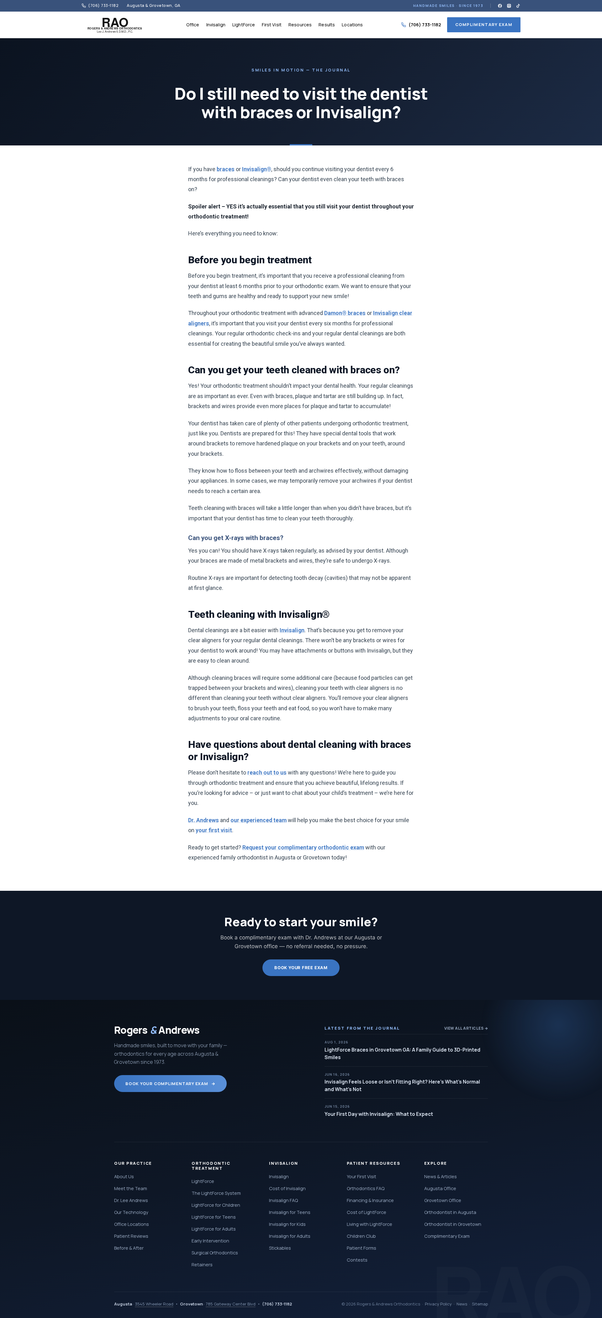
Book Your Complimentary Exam (170, 1083)
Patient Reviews (131, 1236)
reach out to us (267, 772)
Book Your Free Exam (301, 967)
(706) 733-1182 (425, 25)
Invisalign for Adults (289, 1236)
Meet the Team (130, 1188)
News (462, 1304)
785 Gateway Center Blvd (231, 1304)
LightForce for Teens (214, 1217)
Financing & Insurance (370, 1200)
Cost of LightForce (366, 1212)
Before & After (129, 1248)
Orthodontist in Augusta (450, 1212)
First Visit (272, 25)
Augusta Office (440, 1188)
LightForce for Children (216, 1205)
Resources (300, 25)
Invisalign (215, 25)
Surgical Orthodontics (215, 1253)
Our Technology (131, 1212)
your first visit (214, 830)
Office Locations (131, 1224)
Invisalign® (256, 169)
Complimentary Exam (483, 24)
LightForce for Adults (214, 1229)
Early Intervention (210, 1241)
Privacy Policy (438, 1304)
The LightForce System (216, 1193)
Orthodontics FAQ (365, 1188)
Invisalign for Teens (289, 1212)
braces (226, 169)
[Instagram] (509, 5)
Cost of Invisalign (287, 1188)
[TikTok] (518, 5)
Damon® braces (345, 313)
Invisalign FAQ (283, 1200)
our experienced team (258, 820)
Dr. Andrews (203, 820)
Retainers (202, 1265)
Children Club (361, 1236)
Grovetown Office (442, 1200)
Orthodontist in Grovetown (452, 1224)
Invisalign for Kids (287, 1224)
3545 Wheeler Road (154, 1304)
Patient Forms (361, 1248)
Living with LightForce (369, 1224)
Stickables (280, 1248)
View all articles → (466, 1028)
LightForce (243, 25)
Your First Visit (361, 1176)
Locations (352, 25)
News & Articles (440, 1176)
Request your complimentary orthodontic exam (303, 847)
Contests (357, 1260)
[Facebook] (500, 5)
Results (327, 25)
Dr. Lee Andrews (131, 1200)
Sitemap (480, 1304)
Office (192, 25)
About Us (124, 1176)
